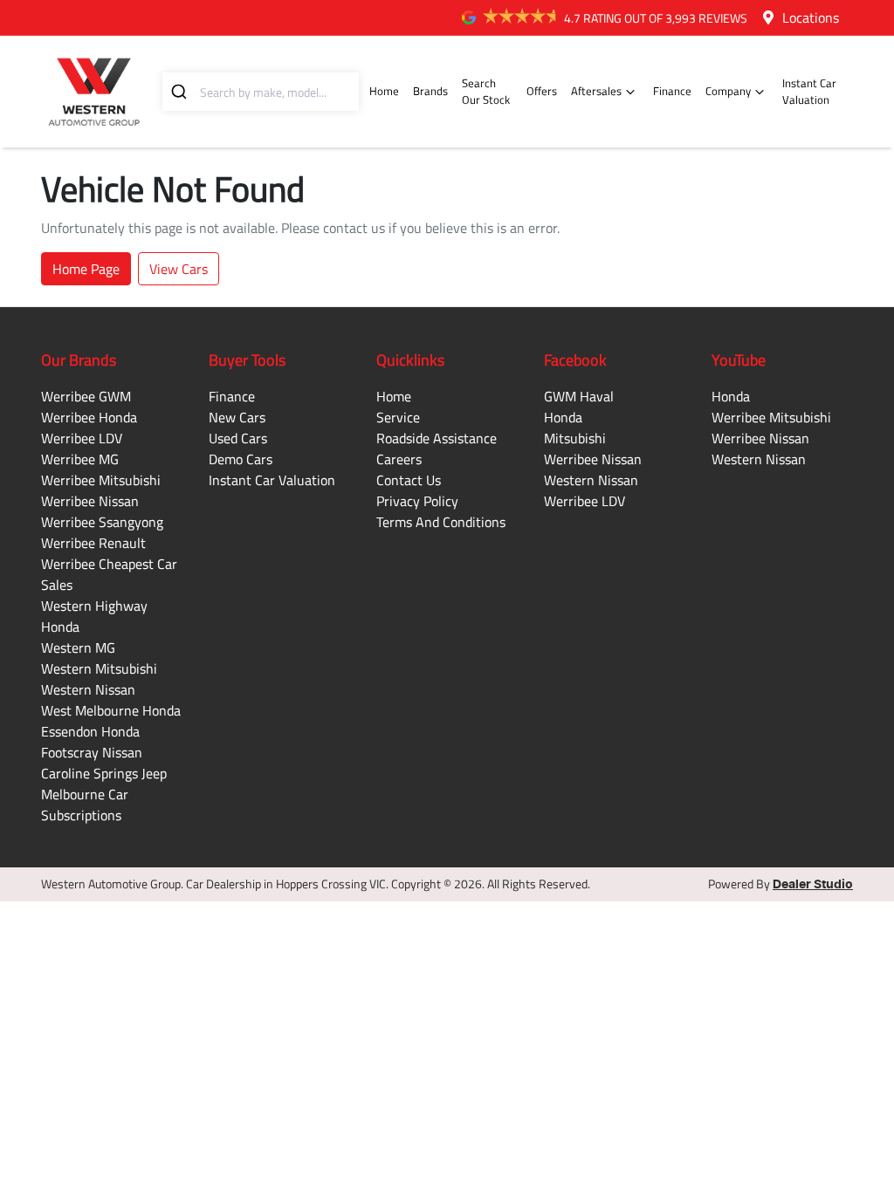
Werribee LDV (81, 438)
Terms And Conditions (440, 521)
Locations (810, 17)
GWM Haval (579, 396)
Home (384, 90)
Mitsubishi (575, 438)
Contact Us (408, 479)
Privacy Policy (417, 500)
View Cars (178, 268)
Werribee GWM (86, 396)
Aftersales (596, 90)
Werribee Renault (93, 542)
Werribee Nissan (90, 500)
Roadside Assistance (436, 438)
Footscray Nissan (91, 752)
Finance (672, 90)
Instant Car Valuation (809, 91)
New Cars (237, 417)
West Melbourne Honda (111, 710)
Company (728, 90)
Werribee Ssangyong (102, 521)
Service (398, 417)
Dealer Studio (813, 885)
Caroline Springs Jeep (104, 773)
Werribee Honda (89, 417)
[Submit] (181, 91)
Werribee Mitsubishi (101, 479)
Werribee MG (80, 459)
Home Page (86, 268)
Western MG (78, 647)
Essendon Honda (90, 731)
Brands (430, 90)
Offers (541, 90)
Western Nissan (88, 689)
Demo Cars (240, 459)
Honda (563, 417)
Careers (399, 459)
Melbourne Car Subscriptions (84, 804)
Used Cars (238, 438)
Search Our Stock (486, 91)
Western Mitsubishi (99, 668)
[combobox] (260, 91)
